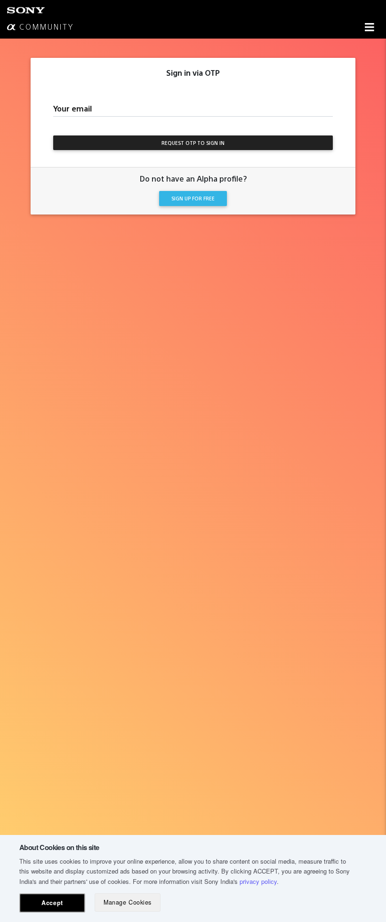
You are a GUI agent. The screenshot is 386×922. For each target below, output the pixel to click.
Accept (52, 902)
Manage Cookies (127, 902)
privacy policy (258, 881)
